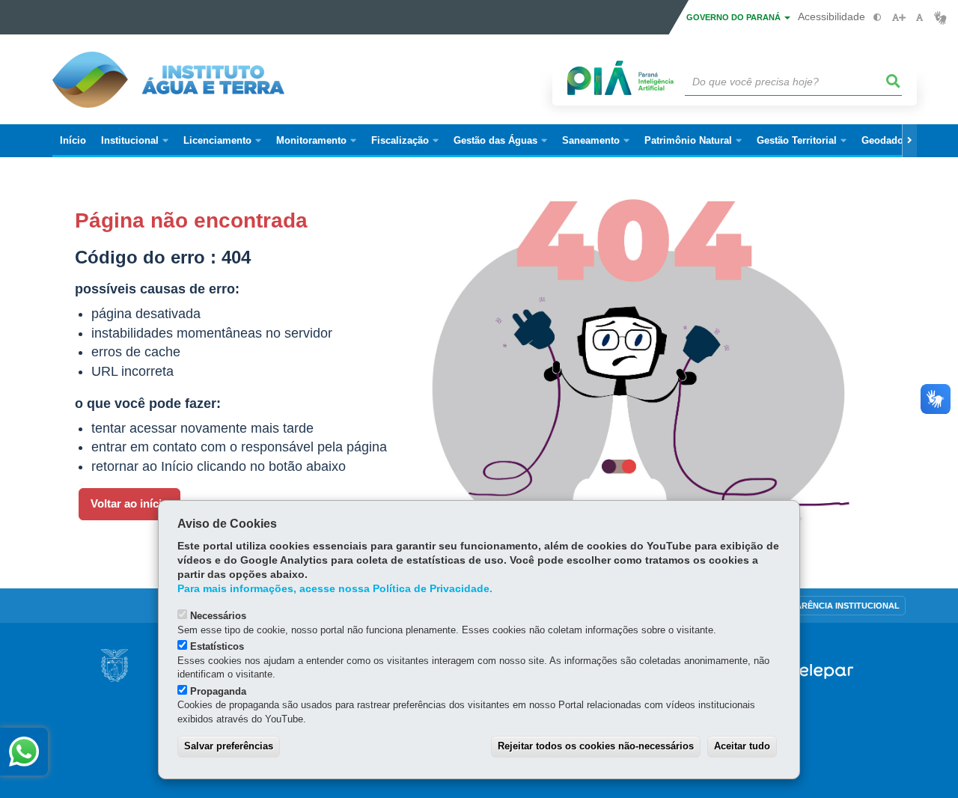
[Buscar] (893, 81)
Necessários (218, 615)
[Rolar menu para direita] (909, 140)
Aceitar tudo (742, 746)
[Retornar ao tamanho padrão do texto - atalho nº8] (919, 17)
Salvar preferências (228, 746)
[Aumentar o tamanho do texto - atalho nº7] (898, 17)
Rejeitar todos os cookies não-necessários (596, 746)
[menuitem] (135, 140)
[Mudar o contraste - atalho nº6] (877, 17)
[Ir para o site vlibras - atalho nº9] (940, 17)
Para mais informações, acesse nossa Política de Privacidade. (334, 588)
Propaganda (218, 691)
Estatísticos (217, 646)
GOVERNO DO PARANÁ (734, 17)
